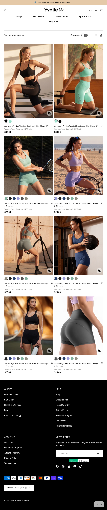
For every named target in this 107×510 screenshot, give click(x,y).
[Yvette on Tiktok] (80, 467)
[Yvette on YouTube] (74, 467)
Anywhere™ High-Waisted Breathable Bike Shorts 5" (26, 126)
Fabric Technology (12, 415)
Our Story (8, 442)
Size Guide (9, 400)
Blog (6, 410)
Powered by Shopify (22, 500)
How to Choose (11, 394)
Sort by (7, 35)
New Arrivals (61, 16)
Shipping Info (62, 400)
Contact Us (61, 421)
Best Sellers (38, 16)
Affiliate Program (12, 453)
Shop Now (66, 2)
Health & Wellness (12, 405)
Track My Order (63, 405)
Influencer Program (13, 448)
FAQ (58, 394)
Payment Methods (64, 426)
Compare (75, 35)
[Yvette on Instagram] (69, 467)
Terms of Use (10, 463)
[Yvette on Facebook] (57, 467)
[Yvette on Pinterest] (63, 467)
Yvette (12, 500)
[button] (101, 10)
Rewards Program (64, 415)
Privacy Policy (10, 458)
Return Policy (62, 410)
